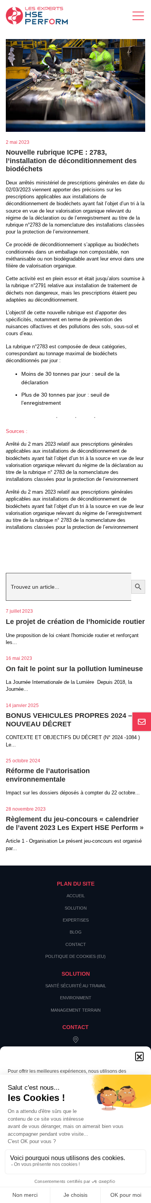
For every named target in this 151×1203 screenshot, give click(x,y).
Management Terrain (76, 1010)
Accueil (76, 895)
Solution (76, 908)
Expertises (76, 920)
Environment (75, 997)
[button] (139, 1056)
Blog (76, 932)
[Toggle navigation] (138, 15)
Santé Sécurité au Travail (75, 985)
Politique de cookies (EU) (75, 956)
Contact (75, 944)
